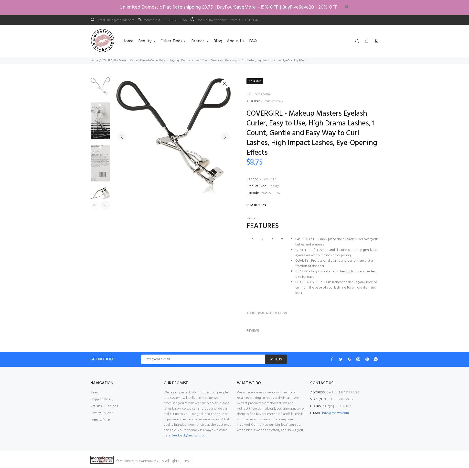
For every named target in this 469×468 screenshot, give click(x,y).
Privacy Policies (101, 413)
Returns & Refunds (104, 406)
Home (94, 60)
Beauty (274, 186)
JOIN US (276, 359)
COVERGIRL (268, 179)
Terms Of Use (100, 420)
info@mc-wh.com (335, 413)
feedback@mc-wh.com (189, 435)
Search (95, 392)
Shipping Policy (101, 399)
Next (225, 136)
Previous (122, 136)
